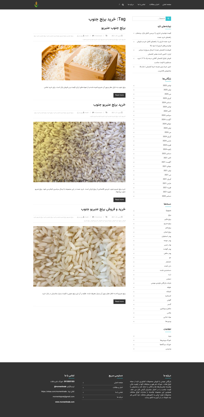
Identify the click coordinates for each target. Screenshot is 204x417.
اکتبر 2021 (167, 158)
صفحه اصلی (166, 4)
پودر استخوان (166, 236)
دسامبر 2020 (166, 196)
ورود (169, 336)
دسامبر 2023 (166, 153)
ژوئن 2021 (167, 170)
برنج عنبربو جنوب (55, 36)
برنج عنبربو (80, 36)
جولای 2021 (167, 166)
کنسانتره (168, 296)
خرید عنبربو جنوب (96, 39)
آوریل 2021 (167, 179)
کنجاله (168, 291)
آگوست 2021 (166, 162)
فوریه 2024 (167, 145)
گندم (169, 304)
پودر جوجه (167, 240)
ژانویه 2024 (167, 149)
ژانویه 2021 (167, 192)
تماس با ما (141, 4)
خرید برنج (53, 113)
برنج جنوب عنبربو (113, 28)
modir (87, 36)
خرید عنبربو (104, 39)
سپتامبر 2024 (166, 115)
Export (168, 211)
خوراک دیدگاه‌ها (165, 344)
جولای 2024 (167, 124)
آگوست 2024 (166, 119)
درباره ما (131, 4)
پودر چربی (167, 245)
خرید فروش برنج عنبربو (112, 221)
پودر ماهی (167, 253)
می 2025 (168, 94)
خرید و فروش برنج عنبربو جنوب (103, 209)
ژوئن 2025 (167, 90)
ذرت (169, 274)
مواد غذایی (167, 317)
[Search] (168, 19)
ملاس (169, 313)
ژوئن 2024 (167, 128)
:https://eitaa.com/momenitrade (54, 391)
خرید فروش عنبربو (100, 221)
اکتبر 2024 (167, 111)
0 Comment (98, 36)
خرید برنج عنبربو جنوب (115, 39)
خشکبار (168, 262)
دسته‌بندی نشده (165, 270)
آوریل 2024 (167, 136)
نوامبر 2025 (167, 85)
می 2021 (168, 175)
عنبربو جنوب (86, 39)
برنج (169, 215)
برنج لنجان (167, 232)
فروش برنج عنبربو (89, 221)
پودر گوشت (167, 249)
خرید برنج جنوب (44, 36)
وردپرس (168, 349)
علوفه (169, 287)
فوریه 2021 (167, 187)
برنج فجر (168, 228)
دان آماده (167, 266)
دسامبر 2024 (166, 102)
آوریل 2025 (167, 98)
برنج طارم (168, 219)
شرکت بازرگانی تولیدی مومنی (161, 283)
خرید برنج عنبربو (41, 217)
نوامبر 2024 (167, 107)
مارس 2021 (167, 183)
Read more (119, 95)
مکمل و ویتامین (165, 308)
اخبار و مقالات (154, 4)
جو (170, 257)
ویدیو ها (168, 321)
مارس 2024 (167, 141)
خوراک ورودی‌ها (165, 340)
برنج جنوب (70, 36)
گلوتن (169, 300)
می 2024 (168, 132)
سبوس (168, 279)
